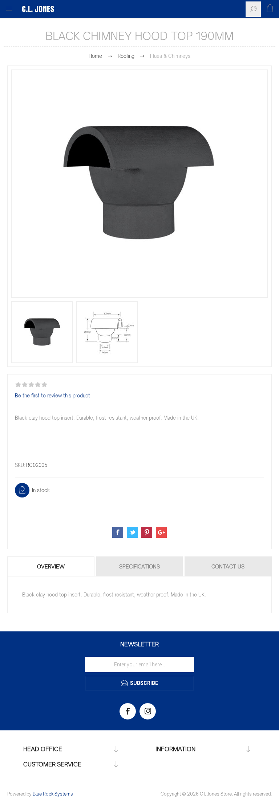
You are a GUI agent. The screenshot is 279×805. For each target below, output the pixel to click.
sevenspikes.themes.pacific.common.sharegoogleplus (161, 532)
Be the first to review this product (52, 395)
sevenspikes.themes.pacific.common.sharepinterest (146, 532)
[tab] (51, 566)
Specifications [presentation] (139, 566)
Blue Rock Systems (53, 794)
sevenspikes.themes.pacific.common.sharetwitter (132, 532)
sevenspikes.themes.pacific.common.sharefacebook (117, 532)
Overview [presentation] (51, 566)
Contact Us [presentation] (227, 566)
